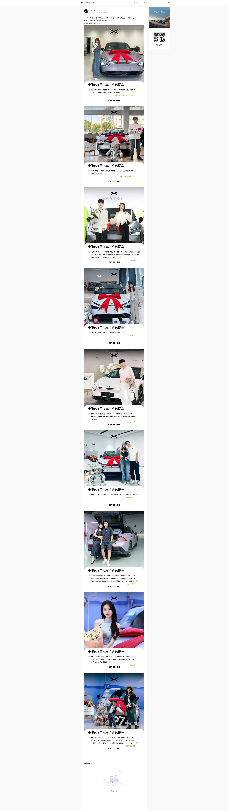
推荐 (135, 2)
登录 (169, 2)
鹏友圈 (145, 2)
